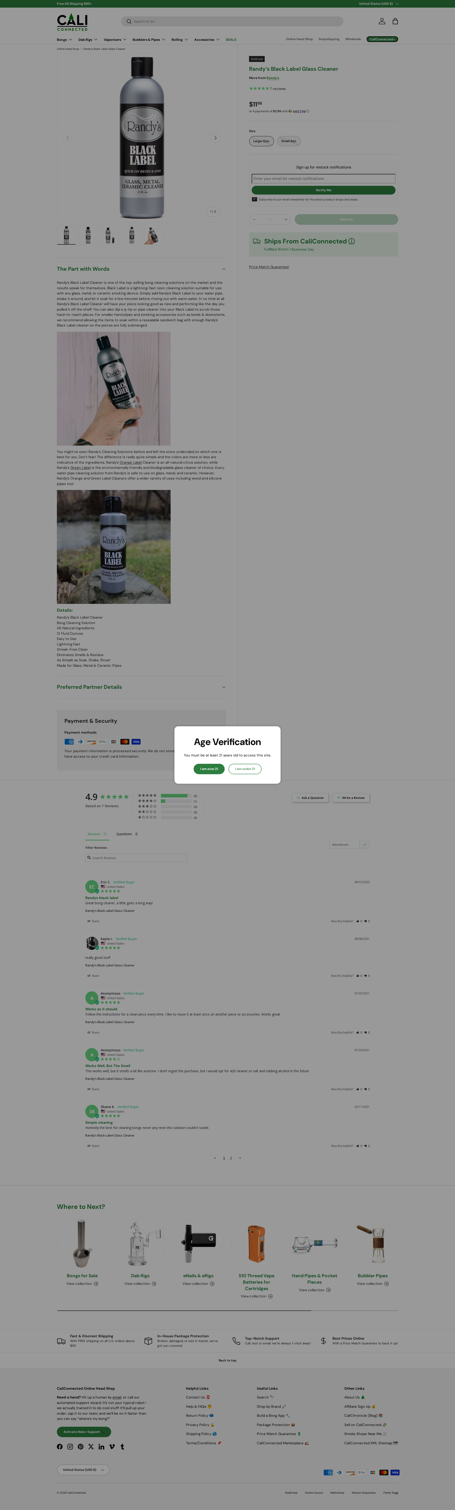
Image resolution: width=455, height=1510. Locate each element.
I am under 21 (245, 769)
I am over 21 (209, 769)
